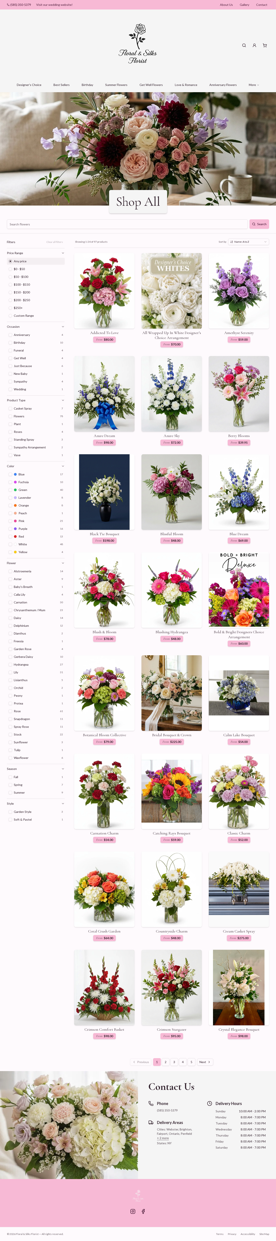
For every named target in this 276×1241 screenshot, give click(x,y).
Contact (261, 4)
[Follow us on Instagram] (133, 1211)
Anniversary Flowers (223, 85)
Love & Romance (186, 85)
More (252, 85)
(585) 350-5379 (20, 4)
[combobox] (248, 242)
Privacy (232, 1234)
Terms (220, 1234)
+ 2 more (163, 1138)
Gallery (244, 4)
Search (262, 224)
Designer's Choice (29, 85)
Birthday (87, 85)
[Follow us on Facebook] (143, 1211)
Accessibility (248, 1234)
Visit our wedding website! (54, 4)
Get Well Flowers (151, 85)
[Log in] (254, 45)
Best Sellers (61, 85)
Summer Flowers (116, 85)
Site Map (264, 1234)
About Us (226, 4)
